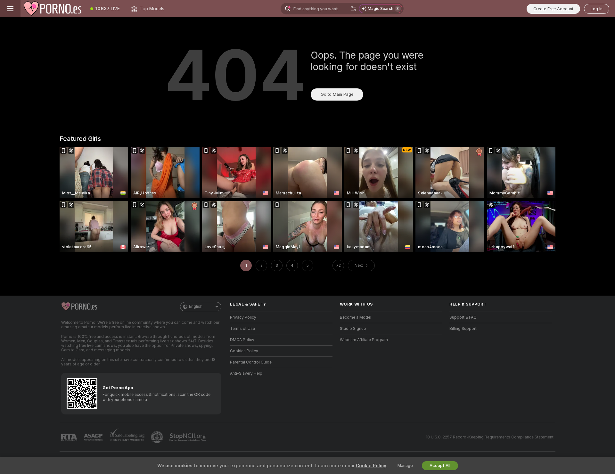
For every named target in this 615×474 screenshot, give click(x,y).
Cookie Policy (371, 465)
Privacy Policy (243, 317)
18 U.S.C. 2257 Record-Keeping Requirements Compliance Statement (490, 437)
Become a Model (355, 317)
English (195, 306)
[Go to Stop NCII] (188, 437)
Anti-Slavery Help (246, 373)
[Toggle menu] (10, 8)
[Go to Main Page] (52, 8)
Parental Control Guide (251, 362)
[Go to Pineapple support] (157, 437)
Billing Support (463, 328)
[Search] (353, 8)
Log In (597, 8)
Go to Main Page (337, 94)
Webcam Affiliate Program (364, 340)
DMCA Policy (242, 340)
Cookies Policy (244, 351)
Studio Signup (353, 328)
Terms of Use (242, 328)
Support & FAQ (463, 317)
